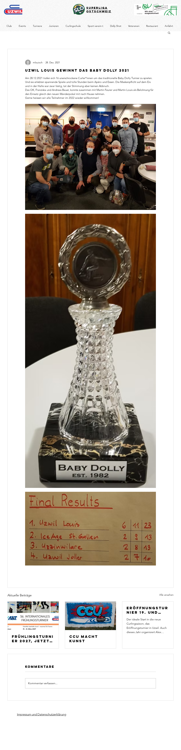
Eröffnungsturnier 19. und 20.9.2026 (147, 610)
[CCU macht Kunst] (90, 615)
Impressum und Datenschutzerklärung (41, 714)
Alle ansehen (166, 594)
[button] (169, 32)
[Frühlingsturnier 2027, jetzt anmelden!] (33, 615)
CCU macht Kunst (83, 638)
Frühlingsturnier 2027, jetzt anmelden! (33, 638)
